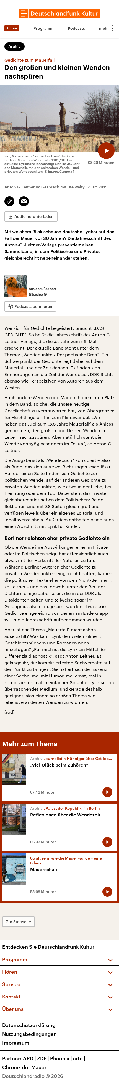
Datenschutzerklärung (28, 1025)
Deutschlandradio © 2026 (32, 1076)
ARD (29, 1058)
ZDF (43, 1058)
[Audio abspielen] (106, 150)
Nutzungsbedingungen (29, 1034)
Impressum (15, 1043)
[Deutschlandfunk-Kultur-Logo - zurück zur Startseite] (59, 13)
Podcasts (76, 28)
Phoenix (61, 1058)
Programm (43, 28)
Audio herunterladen (34, 216)
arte (79, 1058)
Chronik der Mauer (24, 1067)
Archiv (14, 46)
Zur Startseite (18, 921)
